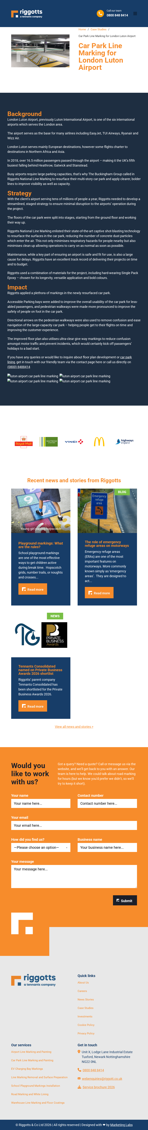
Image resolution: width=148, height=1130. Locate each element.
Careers (82, 991)
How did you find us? (27, 839)
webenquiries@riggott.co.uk (102, 1079)
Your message (22, 861)
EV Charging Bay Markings (27, 1068)
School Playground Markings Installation (35, 1085)
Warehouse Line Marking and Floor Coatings (38, 1102)
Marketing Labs (121, 1125)
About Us (83, 982)
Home (82, 29)
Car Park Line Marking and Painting (32, 1060)
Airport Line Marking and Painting (31, 1051)
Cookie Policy (86, 1025)
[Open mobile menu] (135, 13)
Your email (19, 817)
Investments (85, 1016)
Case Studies (98, 29)
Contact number (90, 795)
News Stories (86, 999)
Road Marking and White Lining (29, 1094)
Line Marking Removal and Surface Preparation (39, 1077)
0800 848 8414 (93, 1070)
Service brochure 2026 (99, 1087)
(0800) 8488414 (18, 367)
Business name (90, 839)
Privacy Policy (86, 1033)
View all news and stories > (74, 727)
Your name (19, 795)
